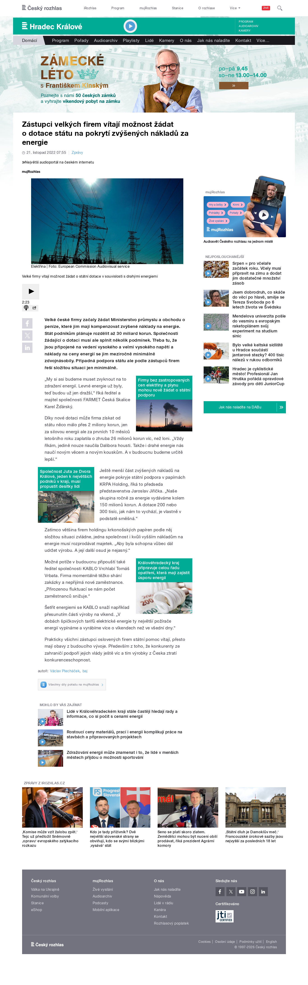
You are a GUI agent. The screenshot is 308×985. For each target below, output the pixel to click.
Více (263, 40)
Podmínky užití (250, 942)
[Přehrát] (30, 291)
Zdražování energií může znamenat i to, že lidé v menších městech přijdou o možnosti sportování (123, 755)
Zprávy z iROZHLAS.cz (44, 783)
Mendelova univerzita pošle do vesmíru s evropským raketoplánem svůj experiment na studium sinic (259, 326)
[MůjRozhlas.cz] (31, 172)
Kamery (245, 30)
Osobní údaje (225, 942)
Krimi (236, 204)
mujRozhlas (148, 8)
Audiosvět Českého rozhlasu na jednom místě (238, 241)
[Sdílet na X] (27, 335)
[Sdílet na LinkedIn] (27, 348)
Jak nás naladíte (213, 40)
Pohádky (214, 212)
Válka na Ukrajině (45, 889)
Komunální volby (45, 896)
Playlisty (131, 40)
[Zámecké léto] (154, 79)
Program (117, 8)
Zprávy (77, 152)
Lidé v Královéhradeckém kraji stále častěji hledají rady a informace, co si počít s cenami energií (122, 714)
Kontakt (243, 40)
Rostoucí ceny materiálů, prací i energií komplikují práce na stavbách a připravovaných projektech (124, 734)
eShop (36, 910)
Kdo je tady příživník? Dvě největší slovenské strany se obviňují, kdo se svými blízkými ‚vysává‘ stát (117, 839)
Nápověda (162, 896)
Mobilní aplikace (106, 910)
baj (85, 671)
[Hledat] (280, 8)
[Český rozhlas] (42, 8)
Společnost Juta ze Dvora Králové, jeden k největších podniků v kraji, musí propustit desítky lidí (66, 479)
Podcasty (100, 903)
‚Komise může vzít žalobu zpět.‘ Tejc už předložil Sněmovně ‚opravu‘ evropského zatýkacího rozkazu (50, 839)
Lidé (149, 40)
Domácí (29, 40)
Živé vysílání (216, 221)
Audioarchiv (248, 26)
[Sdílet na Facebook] (27, 323)
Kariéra (160, 910)
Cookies (204, 942)
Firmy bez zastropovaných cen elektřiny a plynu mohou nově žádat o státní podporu (164, 387)
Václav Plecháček (65, 671)
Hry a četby (216, 204)
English (271, 942)
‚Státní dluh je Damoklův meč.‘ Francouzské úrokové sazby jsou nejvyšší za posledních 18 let (254, 836)
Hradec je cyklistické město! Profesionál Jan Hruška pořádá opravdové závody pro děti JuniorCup (258, 376)
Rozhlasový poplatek (171, 923)
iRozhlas (90, 8)
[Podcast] (26, 308)
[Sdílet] (34, 308)
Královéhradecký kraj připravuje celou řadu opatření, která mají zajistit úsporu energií (164, 570)
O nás (186, 40)
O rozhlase (206, 8)
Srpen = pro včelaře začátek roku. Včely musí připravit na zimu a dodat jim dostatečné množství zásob (256, 273)
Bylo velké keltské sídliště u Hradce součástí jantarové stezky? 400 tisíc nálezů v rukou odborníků (258, 352)
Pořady (81, 40)
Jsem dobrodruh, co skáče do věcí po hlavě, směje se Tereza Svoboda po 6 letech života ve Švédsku (258, 299)
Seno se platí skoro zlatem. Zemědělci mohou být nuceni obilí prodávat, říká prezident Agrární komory (187, 839)
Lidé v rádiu (163, 903)
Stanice (177, 8)
